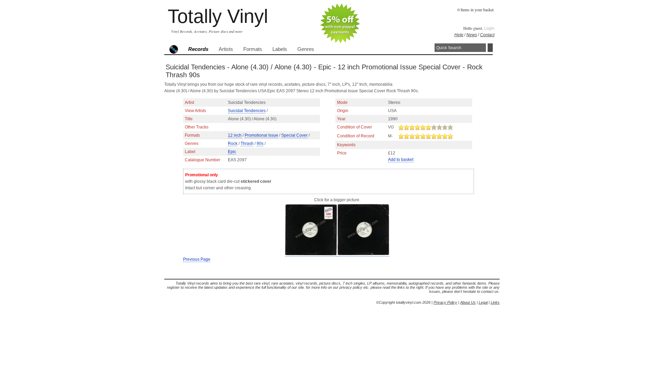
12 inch (235, 135)
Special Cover (294, 135)
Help (458, 34)
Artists (226, 49)
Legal (483, 302)
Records (198, 49)
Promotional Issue (261, 135)
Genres (305, 49)
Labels (279, 49)
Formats (252, 49)
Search (490, 47)
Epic (232, 151)
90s (260, 143)
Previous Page (196, 259)
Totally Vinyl (218, 16)
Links (495, 302)
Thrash (247, 143)
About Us (468, 302)
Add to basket (400, 159)
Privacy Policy (445, 302)
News (471, 34)
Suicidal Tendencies (247, 110)
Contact (487, 34)
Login (489, 28)
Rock (232, 143)
